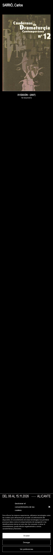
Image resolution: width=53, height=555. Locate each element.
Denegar (26, 542)
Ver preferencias (26, 549)
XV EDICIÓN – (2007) (26, 95)
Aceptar (26, 536)
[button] (49, 507)
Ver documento (26, 98)
